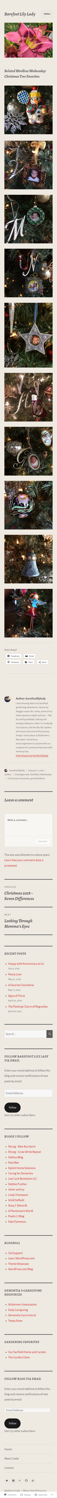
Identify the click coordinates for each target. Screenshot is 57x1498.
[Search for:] (25, 1034)
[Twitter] (7, 1480)
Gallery (7, 774)
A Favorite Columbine (21, 985)
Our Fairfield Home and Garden (27, 1352)
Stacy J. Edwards (17, 1205)
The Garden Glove (19, 1357)
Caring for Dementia (20, 1173)
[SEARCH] (49, 1034)
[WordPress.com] (32, 1480)
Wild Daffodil (16, 1200)
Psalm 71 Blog (16, 1216)
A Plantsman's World (20, 1210)
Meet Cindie (11, 1458)
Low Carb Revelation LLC (22, 1178)
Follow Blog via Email (22, 1379)
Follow (12, 1107)
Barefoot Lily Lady (19, 14)
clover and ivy (16, 1189)
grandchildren (38, 778)
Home (8, 1449)
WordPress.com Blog (20, 1269)
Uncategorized (22, 774)
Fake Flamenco (17, 1221)
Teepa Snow (15, 1320)
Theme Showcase (18, 1263)
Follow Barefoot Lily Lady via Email (26, 1058)
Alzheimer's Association (22, 1304)
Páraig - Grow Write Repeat (24, 1151)
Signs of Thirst (16, 995)
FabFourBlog (15, 1157)
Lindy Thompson (18, 1194)
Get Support (15, 1253)
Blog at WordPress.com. (35, 1490)
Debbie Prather (17, 1184)
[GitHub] (26, 1480)
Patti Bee (13, 1162)
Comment (42, 841)
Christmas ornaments (19, 778)
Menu (47, 14)
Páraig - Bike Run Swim (22, 1146)
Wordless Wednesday (41, 774)
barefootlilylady (17, 770)
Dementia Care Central (22, 1315)
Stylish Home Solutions (22, 1168)
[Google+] (19, 1480)
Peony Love (14, 974)
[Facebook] (13, 1480)
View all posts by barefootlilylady (32, 755)
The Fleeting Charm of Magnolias (28, 1006)
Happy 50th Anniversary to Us (26, 963)
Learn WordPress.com (21, 1258)
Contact (9, 1467)
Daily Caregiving (18, 1309)
